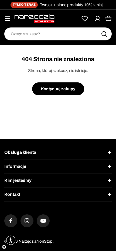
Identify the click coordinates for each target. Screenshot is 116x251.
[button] (10, 240)
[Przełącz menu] (7, 18)
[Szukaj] (104, 34)
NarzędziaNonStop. (36, 241)
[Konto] (97, 18)
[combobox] (58, 33)
